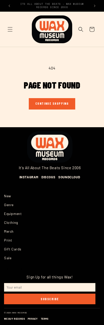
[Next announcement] (94, 5)
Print (8, 240)
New (7, 196)
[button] (10, 29)
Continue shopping (52, 103)
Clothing (11, 222)
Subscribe (50, 299)
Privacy (33, 318)
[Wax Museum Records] (49, 147)
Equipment (13, 213)
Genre (9, 205)
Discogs (48, 177)
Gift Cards (12, 249)
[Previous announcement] (9, 5)
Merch (9, 231)
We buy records (14, 318)
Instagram (28, 177)
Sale (7, 258)
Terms (44, 318)
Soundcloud (69, 177)
